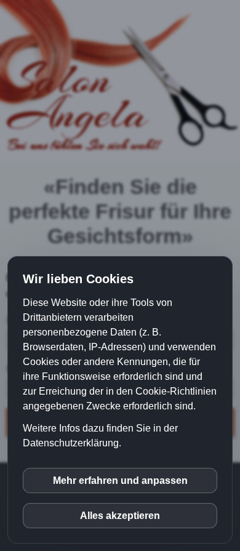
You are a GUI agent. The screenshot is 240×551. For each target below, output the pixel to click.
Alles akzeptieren (120, 515)
